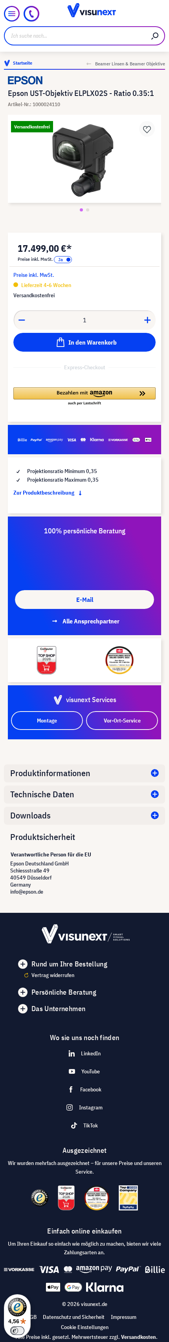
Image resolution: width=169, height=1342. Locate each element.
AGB (32, 1316)
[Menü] (12, 14)
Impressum (123, 1316)
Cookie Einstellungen (84, 1327)
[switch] (17, 1330)
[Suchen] (155, 35)
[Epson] (84, 80)
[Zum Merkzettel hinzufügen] (147, 129)
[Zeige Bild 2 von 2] (87, 209)
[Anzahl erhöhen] (148, 320)
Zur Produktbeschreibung (44, 492)
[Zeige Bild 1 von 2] (81, 209)
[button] (84, 396)
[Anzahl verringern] (21, 320)
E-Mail (84, 599)
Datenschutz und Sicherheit (74, 1316)
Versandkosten (138, 1336)
